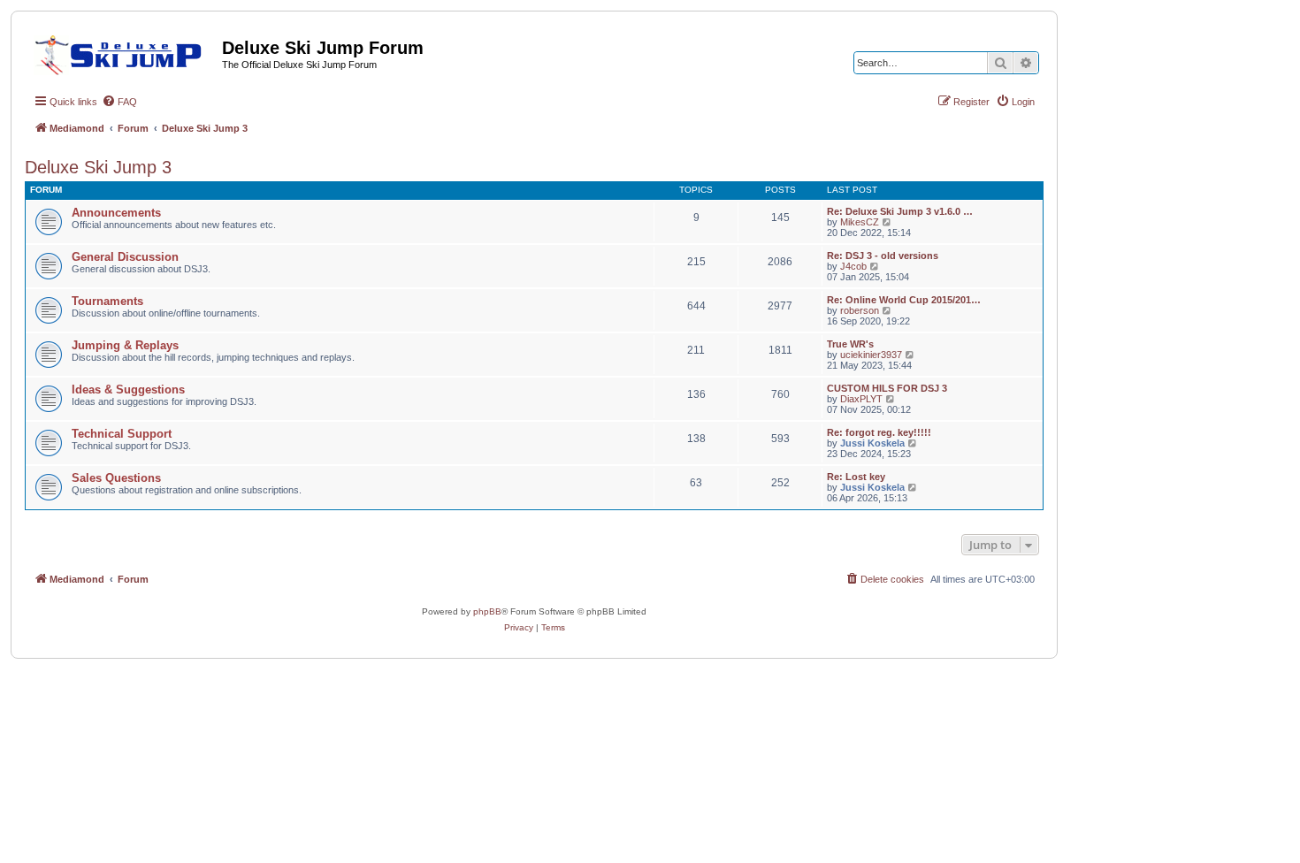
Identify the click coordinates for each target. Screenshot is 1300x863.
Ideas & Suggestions (128, 389)
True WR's (850, 344)
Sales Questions (116, 478)
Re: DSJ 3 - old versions (882, 255)
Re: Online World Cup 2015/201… (904, 299)
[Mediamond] (123, 52)
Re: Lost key (856, 476)
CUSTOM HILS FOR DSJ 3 (887, 388)
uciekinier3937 (871, 354)
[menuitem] (119, 101)
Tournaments (107, 301)
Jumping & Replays (125, 345)
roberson (859, 310)
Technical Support (122, 433)
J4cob (853, 266)
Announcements (116, 212)
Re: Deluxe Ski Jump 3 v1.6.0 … (900, 211)
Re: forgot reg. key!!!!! (879, 432)
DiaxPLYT (861, 398)
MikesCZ (859, 222)
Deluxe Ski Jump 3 (98, 167)
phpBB (487, 611)
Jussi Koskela (872, 443)
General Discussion (125, 256)
